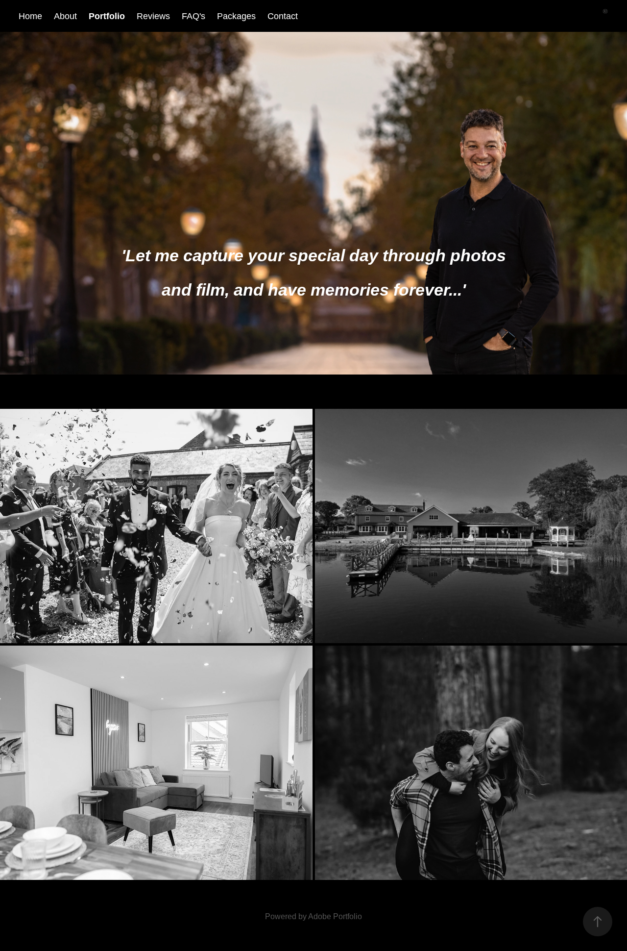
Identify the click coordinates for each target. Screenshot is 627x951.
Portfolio (107, 16)
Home (30, 16)
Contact (282, 16)
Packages (236, 16)
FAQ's (193, 16)
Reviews (153, 16)
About (65, 16)
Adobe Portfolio (335, 916)
